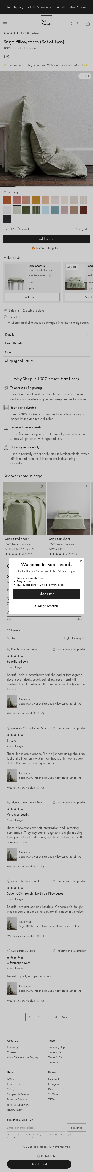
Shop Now (46, 593)
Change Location (46, 606)
